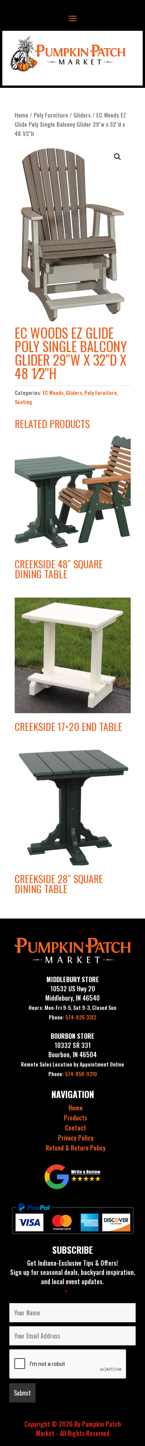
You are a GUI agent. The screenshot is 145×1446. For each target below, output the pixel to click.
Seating (23, 402)
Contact (75, 1127)
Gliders (82, 115)
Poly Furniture (51, 115)
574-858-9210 (72, 1074)
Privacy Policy (76, 1137)
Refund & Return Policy (76, 1147)
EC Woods (53, 392)
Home (21, 115)
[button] (118, 157)
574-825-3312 (72, 1017)
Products (75, 1117)
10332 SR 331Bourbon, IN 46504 (72, 1050)
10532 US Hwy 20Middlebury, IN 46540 (72, 993)
